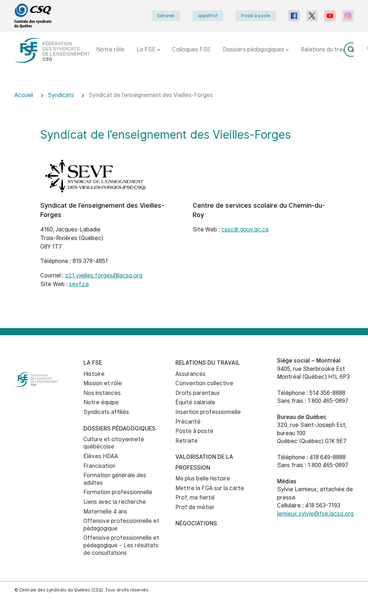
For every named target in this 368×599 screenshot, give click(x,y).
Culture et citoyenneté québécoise (113, 443)
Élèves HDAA (100, 456)
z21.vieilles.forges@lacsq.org (103, 275)
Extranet (165, 15)
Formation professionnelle (117, 492)
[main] (184, 205)
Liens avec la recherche (114, 501)
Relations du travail (326, 49)
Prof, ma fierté (195, 497)
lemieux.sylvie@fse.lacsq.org (315, 513)
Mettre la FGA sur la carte (209, 488)
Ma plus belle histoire (202, 478)
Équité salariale (195, 402)
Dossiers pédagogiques (254, 49)
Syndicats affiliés (106, 412)
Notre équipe (101, 402)
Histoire (94, 373)
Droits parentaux (197, 393)
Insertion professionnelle (208, 412)
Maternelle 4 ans (105, 511)
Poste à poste (255, 15)
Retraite (186, 440)
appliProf (207, 15)
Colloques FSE (191, 49)
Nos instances (102, 393)
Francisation (99, 465)
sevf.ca (79, 284)
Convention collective (204, 383)
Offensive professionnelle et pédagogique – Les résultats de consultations (121, 545)
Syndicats (61, 95)
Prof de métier (195, 507)
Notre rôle (110, 49)
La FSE (147, 49)
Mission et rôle (102, 383)
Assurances (190, 373)
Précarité (188, 421)
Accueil (23, 95)
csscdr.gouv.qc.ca (244, 229)
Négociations (196, 523)
